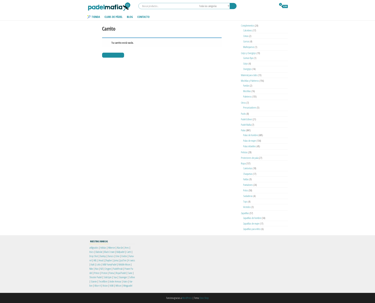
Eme (118, 256)
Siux (115, 277)
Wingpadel (127, 285)
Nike (91, 268)
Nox (96, 268)
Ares (127, 247)
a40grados (93, 247)
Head (101, 260)
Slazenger (123, 277)
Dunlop (103, 256)
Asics (91, 252)
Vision (105, 285)
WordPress (187, 298)
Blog (130, 17)
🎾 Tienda (93, 17)
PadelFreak (118, 268)
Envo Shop (204, 298)
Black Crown (109, 252)
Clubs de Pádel (113, 17)
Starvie (94, 281)
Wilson (118, 285)
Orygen (108, 268)
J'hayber (108, 260)
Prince (96, 273)
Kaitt (92, 264)
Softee (132, 277)
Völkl (112, 285)
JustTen (123, 260)
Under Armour (115, 281)
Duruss (111, 256)
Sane (130, 273)
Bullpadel (120, 252)
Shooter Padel (95, 277)
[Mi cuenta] (273, 6)
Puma (111, 273)
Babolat (99, 252)
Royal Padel (121, 273)
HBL (95, 260)
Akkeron (111, 247)
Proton (104, 273)
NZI (101, 268)
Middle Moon (124, 264)
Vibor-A (97, 285)
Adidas (103, 247)
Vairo (125, 281)
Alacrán (120, 247)
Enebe (124, 256)
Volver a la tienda (113, 55)
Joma (116, 260)
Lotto (98, 264)
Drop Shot (93, 256)
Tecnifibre (103, 281)
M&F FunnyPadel (110, 264)
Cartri (128, 252)
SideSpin (107, 277)
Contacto (143, 17)
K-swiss (131, 260)
